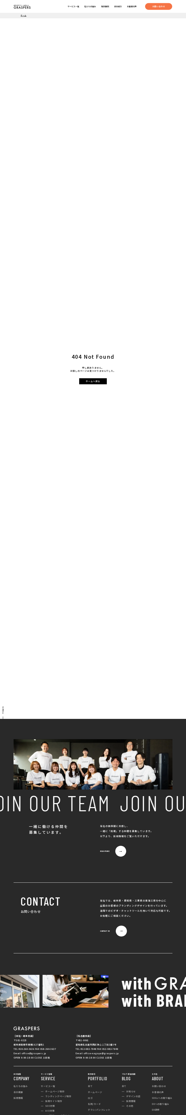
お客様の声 (132, 6)
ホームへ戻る (93, 381)
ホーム (23, 15)
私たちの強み (90, 6)
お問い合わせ (158, 6)
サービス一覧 (73, 6)
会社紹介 (118, 6)
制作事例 (105, 6)
